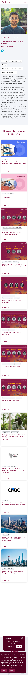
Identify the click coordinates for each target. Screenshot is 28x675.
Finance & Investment (15, 61)
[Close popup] (22, 638)
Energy (4, 65)
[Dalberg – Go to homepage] (6, 2)
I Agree (4, 670)
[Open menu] (25, 2)
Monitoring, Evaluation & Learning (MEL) (12, 68)
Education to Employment (9, 72)
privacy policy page (7, 667)
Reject (12, 670)
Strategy (4, 61)
